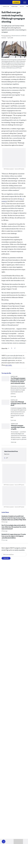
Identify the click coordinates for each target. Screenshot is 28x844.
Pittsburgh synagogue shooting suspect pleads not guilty (18, 427)
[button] (3, 841)
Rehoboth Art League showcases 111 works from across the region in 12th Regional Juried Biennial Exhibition (14, 536)
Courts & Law (6, 6)
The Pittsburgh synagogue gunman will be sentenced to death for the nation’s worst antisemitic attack (18, 380)
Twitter (11, 348)
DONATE (16, 2)
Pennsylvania (14, 6)
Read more (6, 454)
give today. (9, 365)
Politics (22, 6)
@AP (7, 457)
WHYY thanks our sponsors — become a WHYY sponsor (14, 168)
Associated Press (7, 35)
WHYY (6, 2)
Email (14, 348)
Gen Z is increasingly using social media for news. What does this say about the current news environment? (14, 527)
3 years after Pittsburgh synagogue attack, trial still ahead (18, 403)
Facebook (8, 348)
